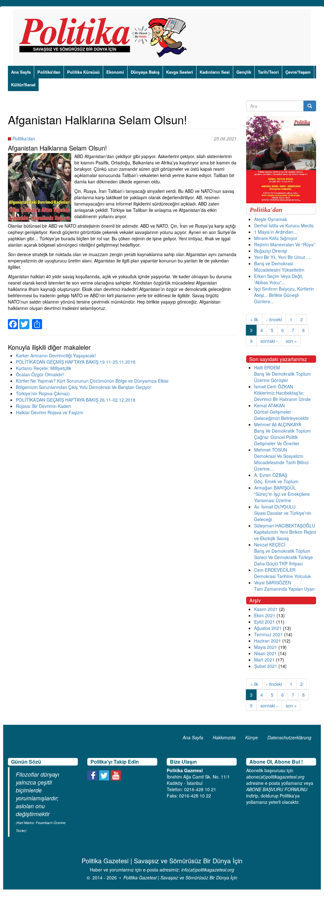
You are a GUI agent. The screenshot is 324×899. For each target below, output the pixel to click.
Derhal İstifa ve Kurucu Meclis (284, 225)
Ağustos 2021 (268, 628)
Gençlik (243, 72)
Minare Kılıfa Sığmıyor (275, 238)
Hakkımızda (224, 737)
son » (291, 341)
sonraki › (269, 341)
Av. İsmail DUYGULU (275, 506)
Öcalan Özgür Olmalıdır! (40, 374)
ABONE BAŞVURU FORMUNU (276, 789)
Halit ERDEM (267, 367)
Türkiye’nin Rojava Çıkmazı (43, 393)
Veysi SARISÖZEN (272, 582)
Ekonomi (115, 72)
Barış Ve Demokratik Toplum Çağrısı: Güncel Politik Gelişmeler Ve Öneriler (282, 437)
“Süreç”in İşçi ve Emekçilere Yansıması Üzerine (282, 497)
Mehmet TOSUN (270, 449)
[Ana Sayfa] (105, 37)
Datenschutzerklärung (289, 737)
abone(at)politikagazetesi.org (275, 776)
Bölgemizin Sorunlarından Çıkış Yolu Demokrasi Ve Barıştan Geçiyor (83, 387)
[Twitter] (24, 320)
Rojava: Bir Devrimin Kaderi (43, 406)
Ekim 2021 (264, 615)
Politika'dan (48, 72)
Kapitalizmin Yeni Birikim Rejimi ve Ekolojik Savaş (285, 535)
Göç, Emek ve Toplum (276, 481)
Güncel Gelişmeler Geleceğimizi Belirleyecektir (281, 415)
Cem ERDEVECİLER (275, 570)
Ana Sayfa (21, 72)
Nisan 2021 (265, 653)
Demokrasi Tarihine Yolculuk (282, 576)
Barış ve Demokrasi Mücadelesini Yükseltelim (279, 266)
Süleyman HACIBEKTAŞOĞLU (284, 525)
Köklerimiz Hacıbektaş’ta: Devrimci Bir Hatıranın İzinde (282, 396)
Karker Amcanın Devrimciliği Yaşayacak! (56, 355)
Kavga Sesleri (179, 72)
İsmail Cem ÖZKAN (273, 386)
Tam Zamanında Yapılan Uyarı (284, 589)
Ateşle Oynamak (270, 219)
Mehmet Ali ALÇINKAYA (277, 424)
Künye (251, 737)
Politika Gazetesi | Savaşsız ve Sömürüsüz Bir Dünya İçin (180, 877)
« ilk (254, 319)
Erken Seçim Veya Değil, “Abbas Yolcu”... (278, 279)
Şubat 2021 (265, 666)
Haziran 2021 (267, 640)
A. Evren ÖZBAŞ (270, 475)
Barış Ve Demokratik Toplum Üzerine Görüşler (282, 377)
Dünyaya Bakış (145, 72)
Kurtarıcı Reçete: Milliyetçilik (43, 368)
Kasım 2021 (266, 609)
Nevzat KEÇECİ (269, 544)
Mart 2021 (264, 659)
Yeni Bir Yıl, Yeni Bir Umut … (282, 257)
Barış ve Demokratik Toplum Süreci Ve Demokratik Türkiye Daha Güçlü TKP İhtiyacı (283, 557)
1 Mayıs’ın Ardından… (276, 232)
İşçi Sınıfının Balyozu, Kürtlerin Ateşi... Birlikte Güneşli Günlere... (284, 295)
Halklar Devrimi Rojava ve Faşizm (49, 412)
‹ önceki (274, 319)
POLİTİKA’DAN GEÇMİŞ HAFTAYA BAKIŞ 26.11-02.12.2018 (75, 400)
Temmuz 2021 (268, 634)
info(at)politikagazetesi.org (207, 869)
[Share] (37, 320)
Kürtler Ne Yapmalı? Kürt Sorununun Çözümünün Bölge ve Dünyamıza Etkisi (92, 381)
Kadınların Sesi (215, 72)
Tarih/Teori (268, 72)
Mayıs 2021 (265, 647)
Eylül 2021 (264, 622)
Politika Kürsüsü (83, 72)
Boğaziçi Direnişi (270, 251)
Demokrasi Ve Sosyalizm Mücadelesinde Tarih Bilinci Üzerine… (281, 462)
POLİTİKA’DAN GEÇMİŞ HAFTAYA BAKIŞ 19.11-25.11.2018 (75, 362)
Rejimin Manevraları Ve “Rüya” (284, 244)
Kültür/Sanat (23, 85)
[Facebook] (13, 320)
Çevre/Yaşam (298, 72)
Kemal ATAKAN (269, 405)
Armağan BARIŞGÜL (275, 487)
